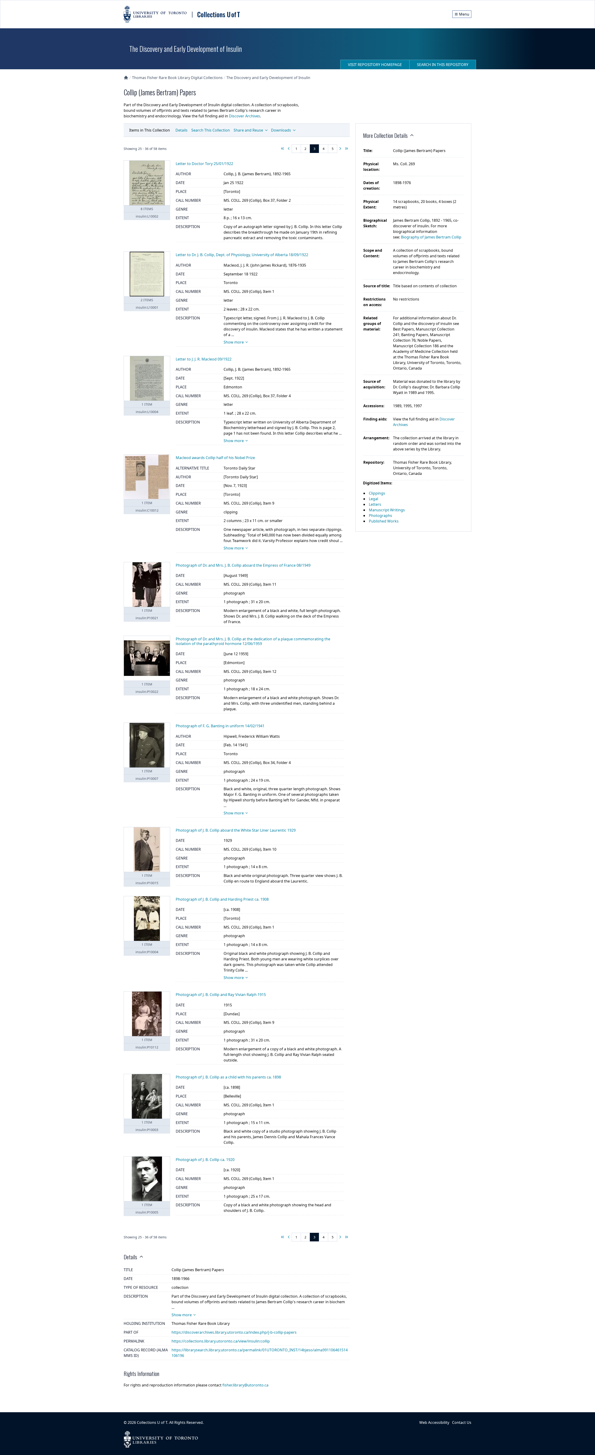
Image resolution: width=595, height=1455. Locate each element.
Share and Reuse (248, 130)
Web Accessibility (434, 1422)
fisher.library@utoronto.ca (245, 1385)
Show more (234, 342)
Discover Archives (244, 116)
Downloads (281, 130)
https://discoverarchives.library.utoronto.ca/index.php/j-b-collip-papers (234, 1332)
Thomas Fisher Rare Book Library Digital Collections (177, 77)
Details (181, 130)
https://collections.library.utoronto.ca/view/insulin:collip (221, 1341)
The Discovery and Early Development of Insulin (268, 77)
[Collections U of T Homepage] (126, 77)
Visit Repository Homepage (375, 64)
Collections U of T (152, 1422)
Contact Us (461, 1422)
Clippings (377, 493)
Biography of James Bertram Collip (431, 237)
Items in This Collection (149, 130)
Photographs (380, 515)
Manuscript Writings (387, 510)
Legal (373, 498)
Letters (375, 504)
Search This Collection (210, 130)
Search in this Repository (442, 64)
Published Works (384, 521)
